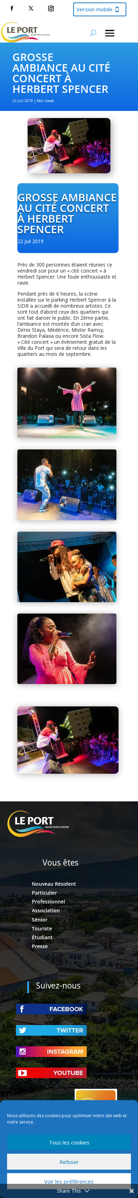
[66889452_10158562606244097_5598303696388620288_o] (66, 600)
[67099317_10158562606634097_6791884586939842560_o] (66, 682)
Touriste (42, 928)
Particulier (44, 892)
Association (46, 910)
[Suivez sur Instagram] (51, 8)
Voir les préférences (69, 1181)
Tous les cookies (69, 1142)
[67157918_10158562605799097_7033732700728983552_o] (66, 518)
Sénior (39, 919)
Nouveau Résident (54, 883)
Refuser (69, 1161)
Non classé (45, 100)
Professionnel (48, 901)
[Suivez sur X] (30, 8)
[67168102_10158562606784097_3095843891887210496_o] (66, 436)
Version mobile (94, 9)
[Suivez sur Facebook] (11, 8)
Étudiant (42, 937)
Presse (40, 946)
